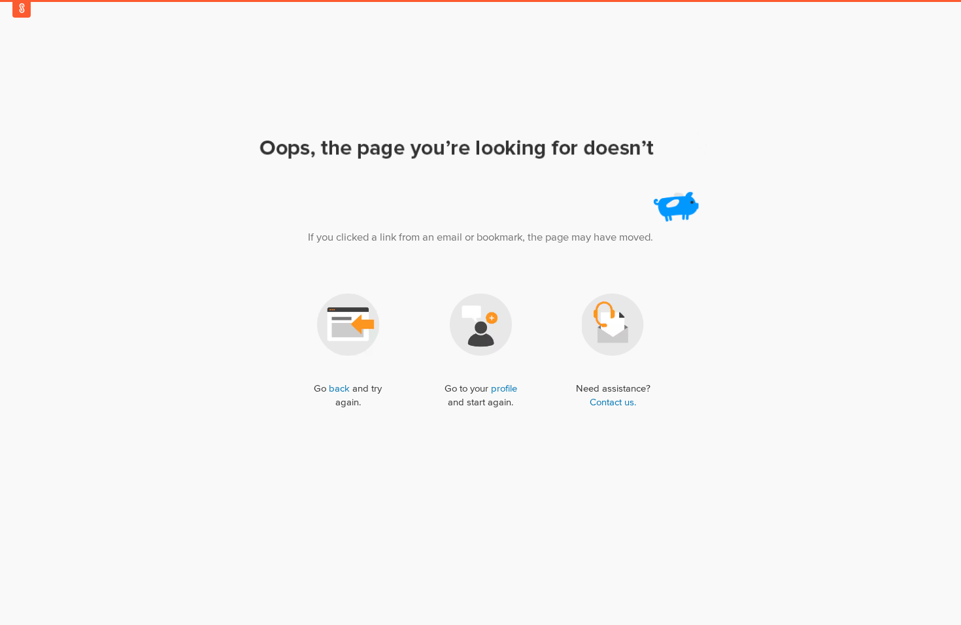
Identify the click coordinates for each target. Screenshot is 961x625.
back (339, 389)
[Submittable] (21, 8)
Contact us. (613, 402)
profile (504, 389)
